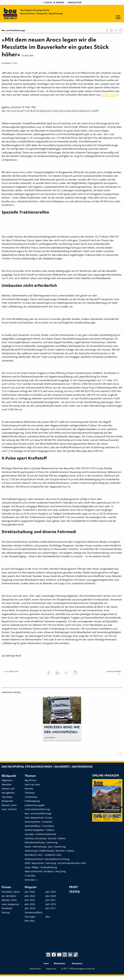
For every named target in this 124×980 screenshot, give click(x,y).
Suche (48, 3)
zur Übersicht (12, 671)
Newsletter (74, 3)
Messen (60, 3)
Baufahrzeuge (108, 94)
